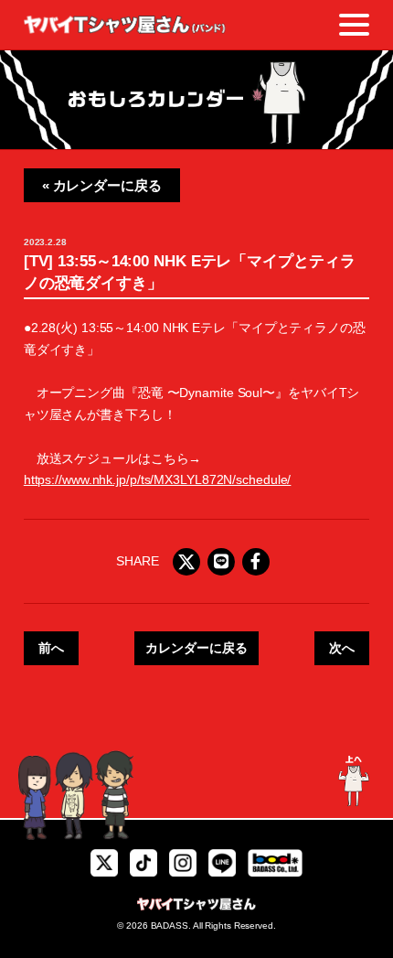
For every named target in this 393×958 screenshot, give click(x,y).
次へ (342, 647)
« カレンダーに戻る (102, 185)
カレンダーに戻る (196, 647)
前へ (51, 647)
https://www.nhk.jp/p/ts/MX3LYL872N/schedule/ (158, 479)
